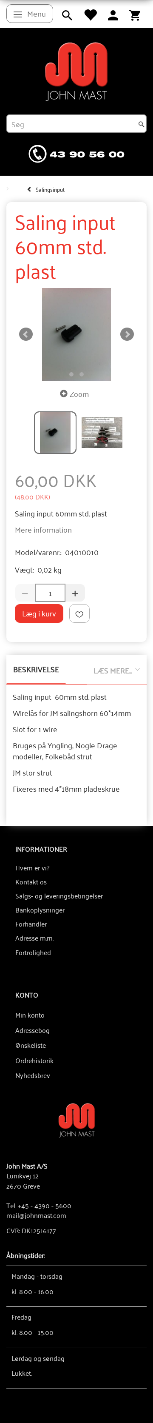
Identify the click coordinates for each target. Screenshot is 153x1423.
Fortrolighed (33, 952)
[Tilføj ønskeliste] (79, 613)
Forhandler (31, 924)
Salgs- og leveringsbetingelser (59, 895)
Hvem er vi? (32, 867)
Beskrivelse (36, 669)
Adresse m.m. (34, 938)
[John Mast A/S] (77, 1119)
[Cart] (135, 14)
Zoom (79, 393)
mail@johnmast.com (36, 1215)
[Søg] (141, 123)
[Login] (113, 14)
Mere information (43, 529)
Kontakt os (31, 881)
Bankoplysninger (40, 909)
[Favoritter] (90, 14)
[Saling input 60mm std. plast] (76, 334)
